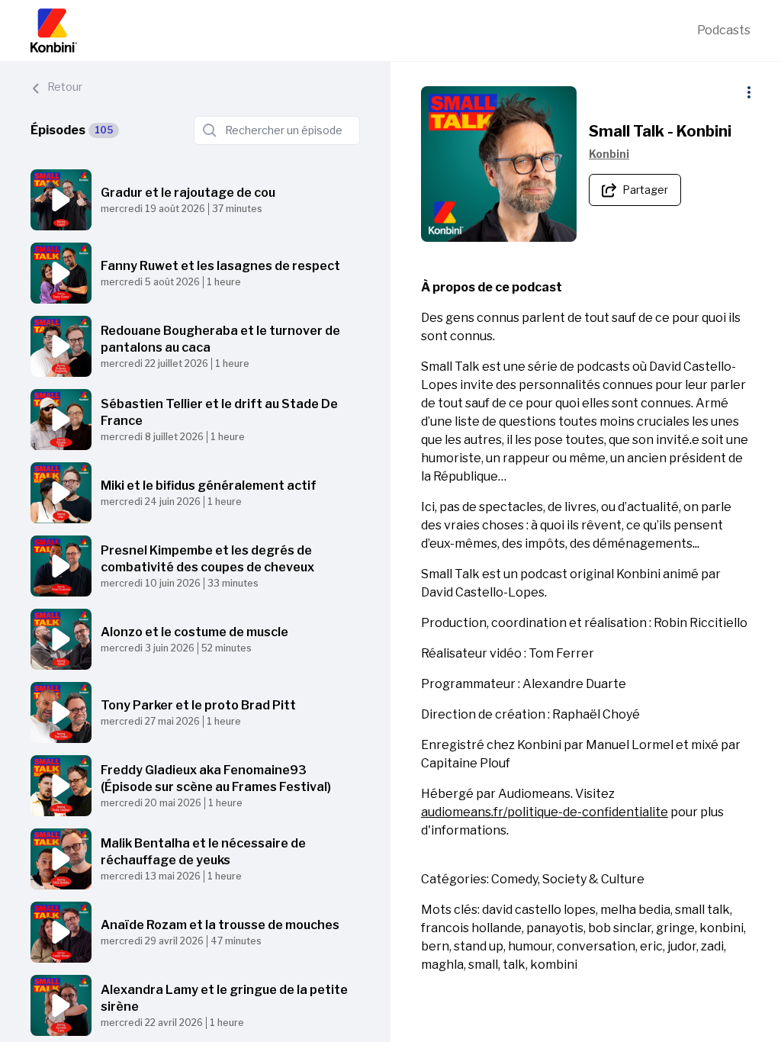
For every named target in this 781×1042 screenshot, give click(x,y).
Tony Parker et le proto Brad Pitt (198, 705)
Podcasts (723, 30)
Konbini (609, 153)
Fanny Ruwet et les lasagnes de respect (220, 266)
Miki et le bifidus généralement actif (209, 485)
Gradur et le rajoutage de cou (188, 192)
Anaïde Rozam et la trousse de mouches (220, 925)
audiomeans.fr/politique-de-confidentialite (544, 812)
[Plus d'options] (748, 92)
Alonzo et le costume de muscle (194, 632)
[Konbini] (364, 30)
